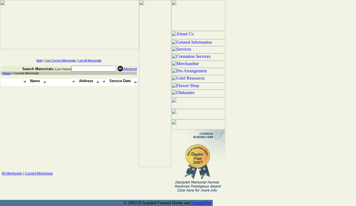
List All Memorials (90, 60)
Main (39, 60)
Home (7, 73)
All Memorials (12, 173)
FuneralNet (201, 202)
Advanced (130, 68)
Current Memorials (39, 173)
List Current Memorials (60, 60)
